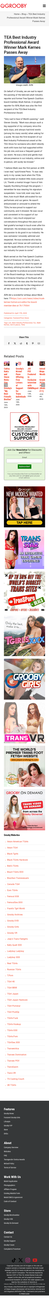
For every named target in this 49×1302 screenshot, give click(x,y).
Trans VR (11, 1073)
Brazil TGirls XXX (15, 872)
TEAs (23, 325)
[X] (15, 343)
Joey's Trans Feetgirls (17, 939)
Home (17, 14)
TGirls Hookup (14, 1024)
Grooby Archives (15, 914)
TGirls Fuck (12, 1018)
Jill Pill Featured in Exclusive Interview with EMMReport (33, 378)
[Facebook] (9, 343)
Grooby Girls (13, 927)
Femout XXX (13, 896)
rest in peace (15, 325)
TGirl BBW (12, 987)
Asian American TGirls (17, 841)
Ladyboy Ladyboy (15, 951)
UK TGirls (11, 1085)
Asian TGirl (12, 847)
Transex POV (13, 1061)
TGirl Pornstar (13, 1006)
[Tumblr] (27, 343)
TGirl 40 (11, 981)
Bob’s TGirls (12, 866)
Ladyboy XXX (13, 957)
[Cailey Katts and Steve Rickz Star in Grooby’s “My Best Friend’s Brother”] (7, 362)
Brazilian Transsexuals (18, 878)
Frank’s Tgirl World (16, 908)
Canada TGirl (13, 884)
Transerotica (13, 1048)
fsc (34, 323)
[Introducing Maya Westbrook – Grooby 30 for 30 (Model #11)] (42, 362)
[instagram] (28, 1260)
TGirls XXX (12, 1030)
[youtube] (35, 1260)
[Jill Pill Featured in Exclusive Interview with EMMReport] (30, 362)
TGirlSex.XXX (13, 1042)
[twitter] (20, 1260)
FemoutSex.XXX (14, 902)
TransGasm (12, 1067)
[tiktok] (14, 1260)
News (27, 318)
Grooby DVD (13, 920)
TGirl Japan (12, 994)
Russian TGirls (14, 969)
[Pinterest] (32, 343)
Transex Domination (16, 1054)
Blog (24, 14)
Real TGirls (12, 963)
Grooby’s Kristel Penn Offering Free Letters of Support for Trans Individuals (21, 382)
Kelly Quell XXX (14, 945)
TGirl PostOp (13, 1012)
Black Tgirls (12, 854)
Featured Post (18, 318)
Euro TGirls (12, 890)
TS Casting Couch (15, 1079)
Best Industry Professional (22, 323)
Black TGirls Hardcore (17, 860)
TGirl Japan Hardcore (17, 1000)
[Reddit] (21, 343)
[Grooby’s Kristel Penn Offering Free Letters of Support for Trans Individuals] (18, 362)
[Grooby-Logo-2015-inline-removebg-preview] (14, 5)
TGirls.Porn (12, 1036)
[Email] (38, 343)
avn (9, 323)
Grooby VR (12, 933)
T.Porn (10, 975)
